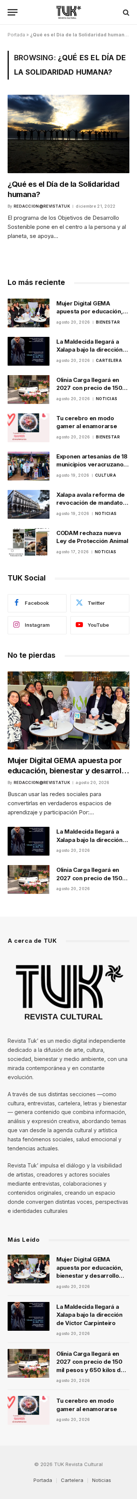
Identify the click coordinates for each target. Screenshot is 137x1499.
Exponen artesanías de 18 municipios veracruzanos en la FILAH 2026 (91, 464)
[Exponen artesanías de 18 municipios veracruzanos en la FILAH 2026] (28, 466)
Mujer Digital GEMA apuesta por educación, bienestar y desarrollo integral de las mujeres (68, 770)
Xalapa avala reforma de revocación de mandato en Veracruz (90, 503)
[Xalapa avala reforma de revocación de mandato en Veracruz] (28, 504)
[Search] (125, 12)
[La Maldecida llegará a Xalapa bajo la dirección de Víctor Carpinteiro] (28, 351)
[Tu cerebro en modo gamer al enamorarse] (28, 427)
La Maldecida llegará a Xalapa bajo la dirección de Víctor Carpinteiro (89, 349)
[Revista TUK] (68, 12)
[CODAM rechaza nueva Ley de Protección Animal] (28, 542)
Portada (16, 35)
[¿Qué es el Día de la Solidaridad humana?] (68, 134)
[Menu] (13, 12)
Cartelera (72, 1480)
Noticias (101, 1480)
